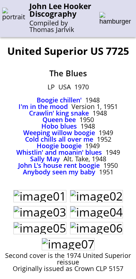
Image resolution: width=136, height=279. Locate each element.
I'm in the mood (43, 106)
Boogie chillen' (59, 100)
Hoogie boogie (59, 145)
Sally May (45, 158)
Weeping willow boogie (59, 132)
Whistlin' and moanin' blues (59, 152)
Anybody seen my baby (59, 171)
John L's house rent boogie (59, 165)
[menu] (115, 19)
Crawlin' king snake (59, 113)
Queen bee (59, 119)
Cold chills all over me (59, 139)
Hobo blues (59, 126)
